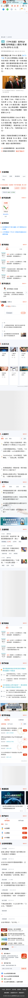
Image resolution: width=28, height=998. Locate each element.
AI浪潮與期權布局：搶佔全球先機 (13, 148)
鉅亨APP (8, 989)
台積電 (7, 833)
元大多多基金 (4, 746)
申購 (25, 730)
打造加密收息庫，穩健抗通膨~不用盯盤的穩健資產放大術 (16, 270)
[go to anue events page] (20, 6)
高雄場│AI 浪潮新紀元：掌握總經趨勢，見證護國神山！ (16, 277)
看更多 (24, 244)
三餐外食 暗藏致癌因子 (14, 354)
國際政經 (9, 533)
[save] (20, 9)
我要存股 (23, 188)
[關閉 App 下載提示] (1, 2)
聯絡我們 (21, 992)
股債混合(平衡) (10, 741)
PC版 (3, 989)
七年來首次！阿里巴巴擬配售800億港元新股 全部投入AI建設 (24, 374)
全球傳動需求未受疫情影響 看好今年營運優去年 (11, 335)
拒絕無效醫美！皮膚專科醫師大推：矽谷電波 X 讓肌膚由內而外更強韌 (4, 374)
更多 (25, 438)
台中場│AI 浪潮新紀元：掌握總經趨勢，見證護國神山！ (16, 255)
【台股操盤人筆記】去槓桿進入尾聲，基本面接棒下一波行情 (4, 354)
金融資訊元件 (14, 992)
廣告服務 (6, 992)
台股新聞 (9, 37)
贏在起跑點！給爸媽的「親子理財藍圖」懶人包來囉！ (13, 185)
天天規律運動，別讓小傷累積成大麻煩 (24, 354)
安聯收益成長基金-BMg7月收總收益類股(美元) (11, 738)
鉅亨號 (14, 989)
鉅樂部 (19, 989)
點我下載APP (20, 151)
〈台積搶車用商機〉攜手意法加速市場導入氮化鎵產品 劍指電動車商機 (14, 326)
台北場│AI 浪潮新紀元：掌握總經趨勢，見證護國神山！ (16, 263)
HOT (8, 254)
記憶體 (7, 828)
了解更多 (23, 197)
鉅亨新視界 (10, 545)
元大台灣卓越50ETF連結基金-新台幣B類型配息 (11, 753)
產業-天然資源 (9, 733)
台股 (4, 37)
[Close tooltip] (23, 13)
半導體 (7, 838)
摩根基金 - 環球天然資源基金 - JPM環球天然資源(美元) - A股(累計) (11, 729)
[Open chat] (25, 9)
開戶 (25, 739)
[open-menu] (1, 6)
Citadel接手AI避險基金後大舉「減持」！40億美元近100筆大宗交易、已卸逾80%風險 (14, 374)
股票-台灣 (8, 748)
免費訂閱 (23, 968)
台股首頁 (17, 188)
